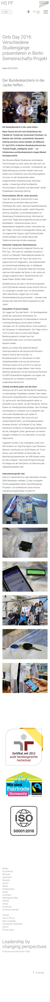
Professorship (8, 889)
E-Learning (7, 907)
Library (5, 904)
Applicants (7, 877)
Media (5, 886)
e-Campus (6, 895)
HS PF (7, 3)
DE (34, 11)
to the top (39, 973)
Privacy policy (8, 930)
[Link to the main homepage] (44, 4)
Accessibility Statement (12, 924)
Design (5, 868)
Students (6, 880)
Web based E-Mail (10, 898)
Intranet (5, 901)
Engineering (7, 871)
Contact (5, 915)
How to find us (8, 918)
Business (6, 874)
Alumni (5, 883)
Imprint (5, 927)
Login (5, 11)
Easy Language (9, 921)
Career (5, 892)
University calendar (10, 909)
